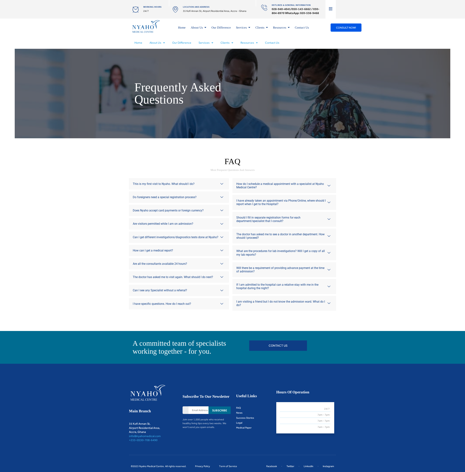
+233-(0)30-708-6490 (143, 440)
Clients (259, 27)
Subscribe (219, 410)
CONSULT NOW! (346, 27)
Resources (279, 27)
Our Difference (221, 27)
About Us (197, 27)
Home (182, 27)
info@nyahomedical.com (145, 436)
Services (241, 27)
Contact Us (302, 27)
